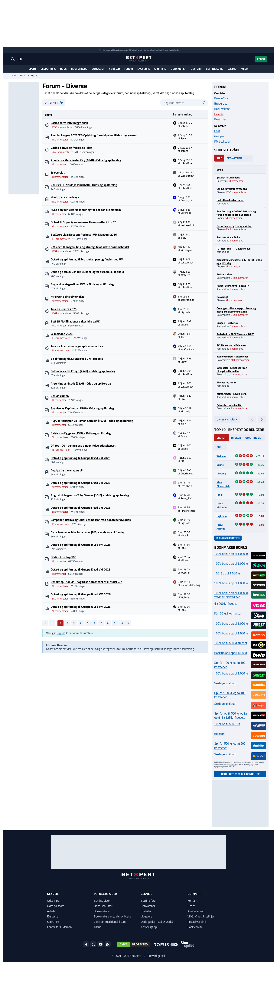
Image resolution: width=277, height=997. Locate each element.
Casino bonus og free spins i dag (71, 147)
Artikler (114, 69)
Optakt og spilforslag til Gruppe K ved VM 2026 (80, 458)
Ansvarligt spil (149, 927)
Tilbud (97, 927)
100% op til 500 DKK (227, 724)
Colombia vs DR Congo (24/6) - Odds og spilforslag (83, 371)
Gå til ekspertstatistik (228, 538)
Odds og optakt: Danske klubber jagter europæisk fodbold (87, 271)
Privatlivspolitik (197, 921)
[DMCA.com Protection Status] (134, 944)
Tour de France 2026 (64, 309)
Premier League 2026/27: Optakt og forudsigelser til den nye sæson (93, 135)
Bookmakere (79, 69)
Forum (128, 69)
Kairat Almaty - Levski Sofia (231, 394)
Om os (191, 906)
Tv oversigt (57, 172)
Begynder (220, 119)
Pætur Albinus (221, 526)
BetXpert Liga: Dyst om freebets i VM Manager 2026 (84, 234)
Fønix (220, 495)
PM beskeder (222, 141)
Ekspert (222, 438)
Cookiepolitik (195, 927)
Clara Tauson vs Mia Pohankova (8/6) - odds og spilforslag (88, 532)
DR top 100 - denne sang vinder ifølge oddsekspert (83, 445)
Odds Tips (53, 900)
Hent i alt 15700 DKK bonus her (240, 774)
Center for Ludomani (59, 927)
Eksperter (53, 916)
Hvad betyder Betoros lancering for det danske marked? (86, 209)
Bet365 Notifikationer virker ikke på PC (75, 321)
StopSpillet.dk (174, 50)
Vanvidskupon (60, 396)
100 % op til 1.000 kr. (227, 573)
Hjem (13, 75)
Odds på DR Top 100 (63, 557)
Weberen (221, 456)
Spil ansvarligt (108, 50)
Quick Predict (253, 438)
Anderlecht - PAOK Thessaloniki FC (235, 334)
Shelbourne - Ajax (226, 382)
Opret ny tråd (54, 103)
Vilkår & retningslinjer (200, 916)
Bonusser (98, 69)
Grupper (219, 136)
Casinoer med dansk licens (110, 921)
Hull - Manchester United (230, 200)
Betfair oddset (224, 274)
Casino (232, 69)
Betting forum (149, 900)
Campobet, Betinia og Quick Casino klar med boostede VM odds (91, 519)
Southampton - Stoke (228, 237)
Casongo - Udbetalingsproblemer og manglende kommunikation (236, 309)
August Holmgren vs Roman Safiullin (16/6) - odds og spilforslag (92, 420)
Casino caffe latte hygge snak (69, 123)
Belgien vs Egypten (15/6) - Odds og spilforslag (81, 433)
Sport (32, 69)
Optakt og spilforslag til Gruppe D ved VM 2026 (80, 544)
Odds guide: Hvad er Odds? (157, 921)
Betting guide (214, 69)
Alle (219, 158)
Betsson (219, 734)
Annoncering (195, 911)
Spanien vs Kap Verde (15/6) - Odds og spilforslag (82, 408)
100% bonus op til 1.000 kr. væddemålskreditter (231, 595)
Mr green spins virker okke (67, 296)
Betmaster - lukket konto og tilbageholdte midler (232, 369)
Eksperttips (48, 69)
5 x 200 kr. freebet (225, 603)
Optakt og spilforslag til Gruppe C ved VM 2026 (80, 482)
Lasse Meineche (222, 505)
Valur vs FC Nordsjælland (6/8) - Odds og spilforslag (84, 185)
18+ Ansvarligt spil (153, 955)
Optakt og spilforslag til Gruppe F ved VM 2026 (80, 507)
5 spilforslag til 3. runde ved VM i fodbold (77, 358)
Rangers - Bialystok (227, 323)
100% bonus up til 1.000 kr (231, 563)
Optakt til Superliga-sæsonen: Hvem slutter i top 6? (83, 222)
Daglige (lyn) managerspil (67, 470)
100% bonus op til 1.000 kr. (231, 554)
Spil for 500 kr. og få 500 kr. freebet (230, 746)
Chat (217, 131)
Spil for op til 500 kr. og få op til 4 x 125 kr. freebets (230, 715)
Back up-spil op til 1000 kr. (230, 653)
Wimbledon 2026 (62, 334)
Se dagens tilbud (225, 683)
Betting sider (102, 900)
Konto (261, 59)
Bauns (220, 465)
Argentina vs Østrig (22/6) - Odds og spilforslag (81, 383)
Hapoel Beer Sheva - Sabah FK (233, 286)
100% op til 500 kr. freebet (230, 643)
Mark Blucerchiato (223, 484)
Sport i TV (160, 69)
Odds (63, 69)
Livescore (143, 69)
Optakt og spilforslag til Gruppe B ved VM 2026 (80, 594)
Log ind (61, 633)
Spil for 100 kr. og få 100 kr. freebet (230, 665)
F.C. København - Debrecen (231, 345)
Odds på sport (55, 906)
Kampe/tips (221, 98)
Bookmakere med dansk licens (112, 916)
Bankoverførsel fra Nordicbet (232, 356)
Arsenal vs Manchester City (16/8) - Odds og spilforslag (86, 160)
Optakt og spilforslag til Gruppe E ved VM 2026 (80, 569)
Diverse (218, 114)
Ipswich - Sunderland (228, 177)
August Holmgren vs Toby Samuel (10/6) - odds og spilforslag (90, 495)
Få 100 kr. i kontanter (227, 613)
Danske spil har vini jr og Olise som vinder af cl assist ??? (86, 582)
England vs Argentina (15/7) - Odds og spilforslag (82, 284)
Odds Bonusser (103, 906)
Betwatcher (178, 69)
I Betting (221, 473)
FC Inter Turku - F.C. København (233, 248)
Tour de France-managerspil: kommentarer (78, 346)
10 (121, 623)
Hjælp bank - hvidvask (65, 197)
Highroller (222, 516)
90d (219, 447)
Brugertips (220, 103)
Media (244, 69)
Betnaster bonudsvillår (229, 405)
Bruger (236, 438)
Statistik (196, 69)
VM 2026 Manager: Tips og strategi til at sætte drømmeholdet (90, 247)
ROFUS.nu (132, 50)
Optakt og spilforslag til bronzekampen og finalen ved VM (87, 259)
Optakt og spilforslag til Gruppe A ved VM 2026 (80, 606)
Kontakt (192, 900)
